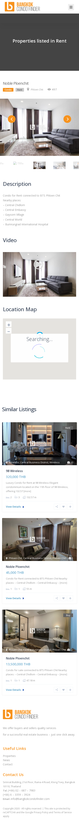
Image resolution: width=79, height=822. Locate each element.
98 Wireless (14, 471)
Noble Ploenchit (18, 567)
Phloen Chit (37, 89)
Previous (12, 119)
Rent (19, 89)
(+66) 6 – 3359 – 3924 (16, 794)
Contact (8, 764)
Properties (9, 756)
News (6, 760)
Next (67, 119)
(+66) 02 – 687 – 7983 (21, 790)
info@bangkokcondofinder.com (30, 799)
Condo (8, 89)
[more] (27, 491)
